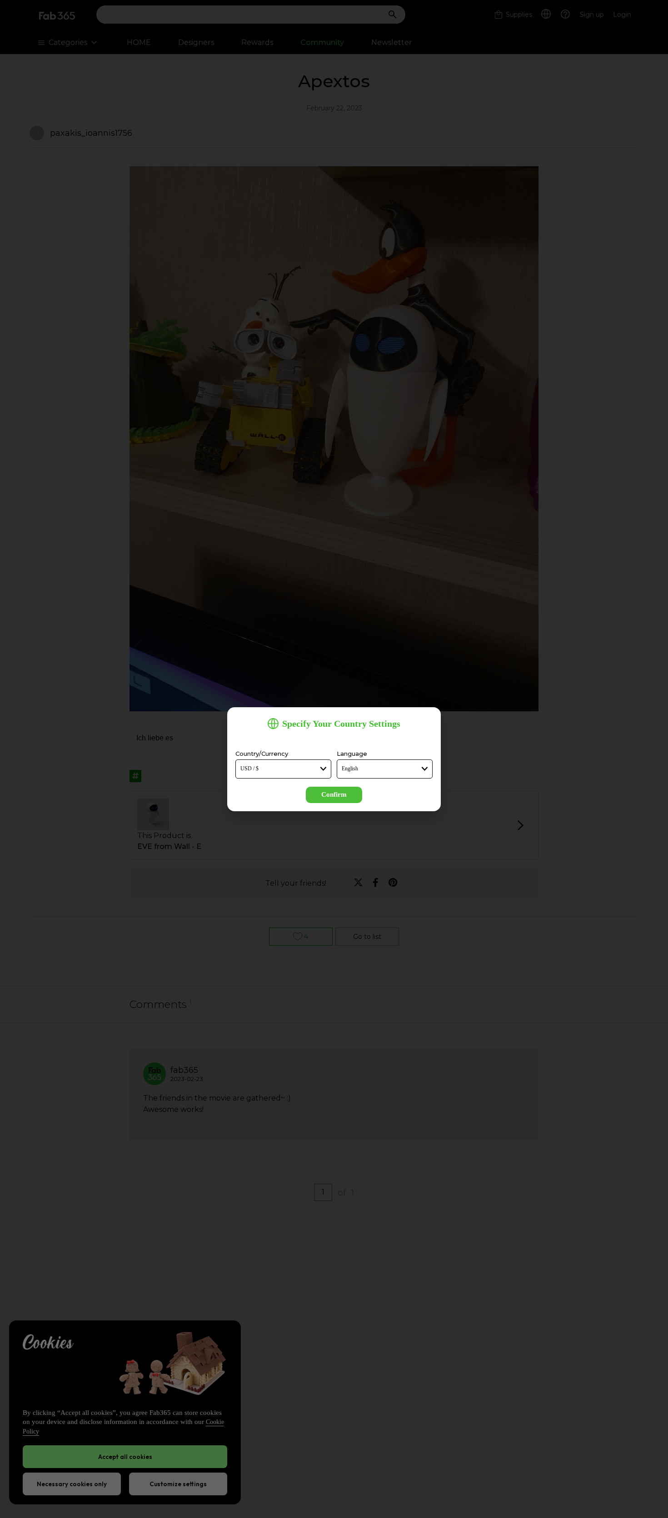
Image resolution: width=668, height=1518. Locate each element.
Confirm (334, 794)
